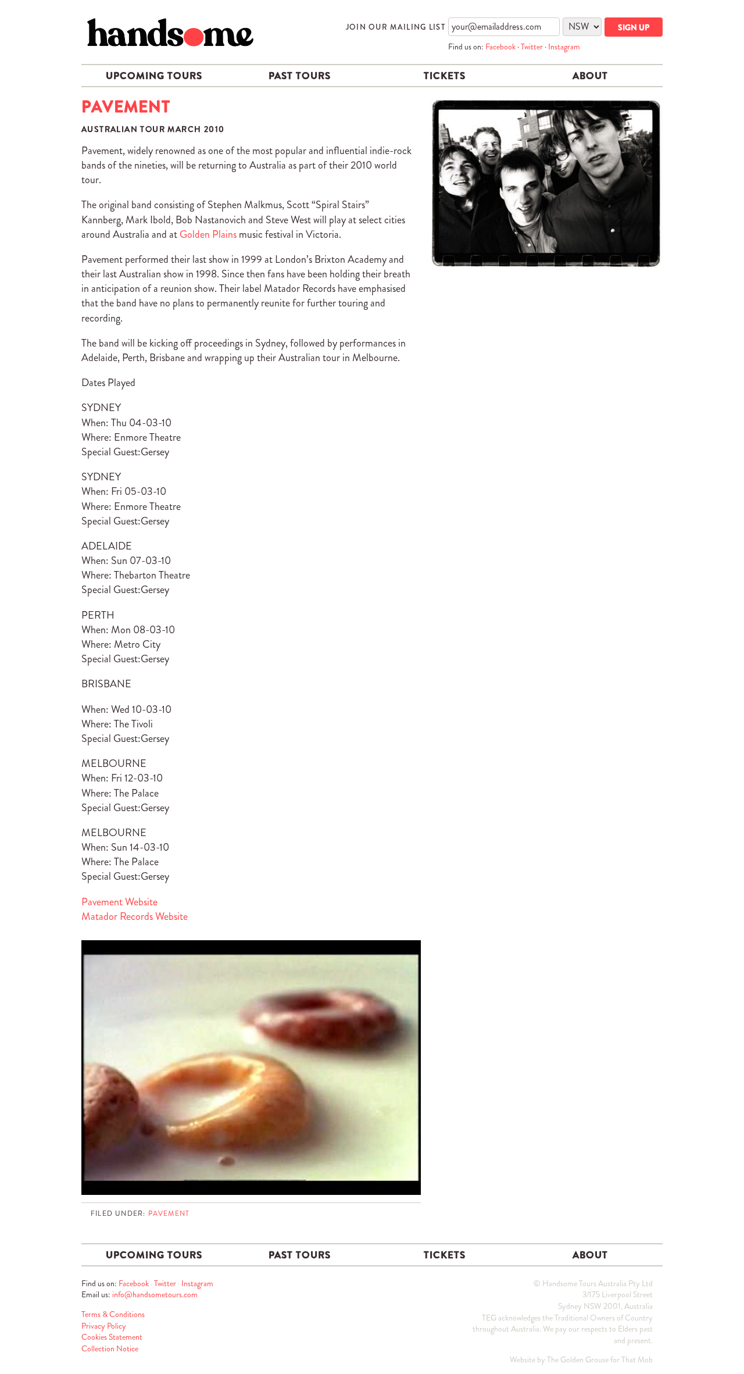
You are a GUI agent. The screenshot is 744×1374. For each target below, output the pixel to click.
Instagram (564, 46)
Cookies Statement (111, 1337)
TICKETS (445, 76)
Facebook (500, 46)
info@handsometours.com (155, 1294)
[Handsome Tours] (170, 32)
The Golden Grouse (578, 1359)
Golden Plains (208, 234)
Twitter (532, 46)
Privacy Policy (103, 1326)
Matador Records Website (134, 916)
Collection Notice (109, 1348)
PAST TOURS (300, 76)
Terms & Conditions (113, 1314)
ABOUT (590, 76)
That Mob (637, 1359)
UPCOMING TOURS (154, 76)
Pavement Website (119, 901)
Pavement (169, 1213)
